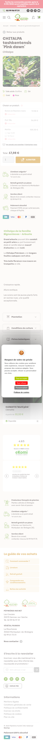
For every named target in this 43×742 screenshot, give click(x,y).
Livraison (21, 174)
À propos (21, 502)
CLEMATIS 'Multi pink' (22, 398)
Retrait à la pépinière (21, 185)
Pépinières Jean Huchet (21, 17)
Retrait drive (21, 525)
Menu (4, 17)
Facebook (28, 10)
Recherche (9, 17)
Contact (21, 536)
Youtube (38, 10)
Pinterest (35, 10)
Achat (21, 208)
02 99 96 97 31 (12, 10)
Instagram (31, 10)
